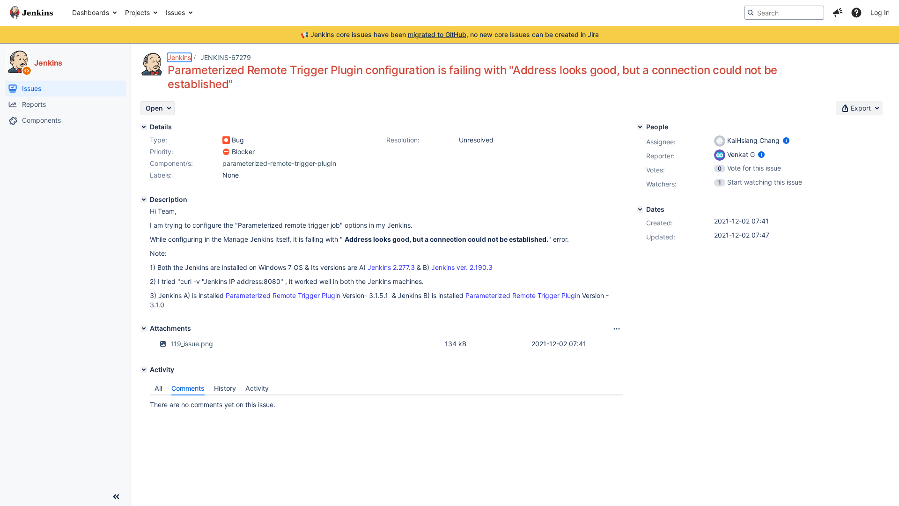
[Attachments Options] (617, 329)
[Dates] (640, 209)
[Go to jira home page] (31, 12)
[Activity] (143, 369)
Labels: (161, 175)
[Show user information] (786, 140)
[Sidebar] (116, 497)
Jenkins (179, 57)
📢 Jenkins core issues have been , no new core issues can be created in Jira (450, 34)
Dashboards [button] (90, 12)
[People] (640, 127)
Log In (880, 12)
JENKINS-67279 (225, 57)
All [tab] (158, 388)
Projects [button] (137, 12)
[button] (837, 12)
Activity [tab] (257, 388)
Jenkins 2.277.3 (391, 267)
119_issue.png (191, 344)
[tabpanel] (386, 402)
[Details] (143, 127)
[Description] (143, 199)
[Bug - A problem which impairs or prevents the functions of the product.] (226, 140)
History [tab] (225, 388)
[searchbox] (784, 12)
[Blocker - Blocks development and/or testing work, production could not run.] (226, 152)
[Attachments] (143, 328)
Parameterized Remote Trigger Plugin (283, 295)
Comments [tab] (188, 388)
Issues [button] (175, 12)
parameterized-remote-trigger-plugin (279, 163)
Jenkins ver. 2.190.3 (462, 267)
